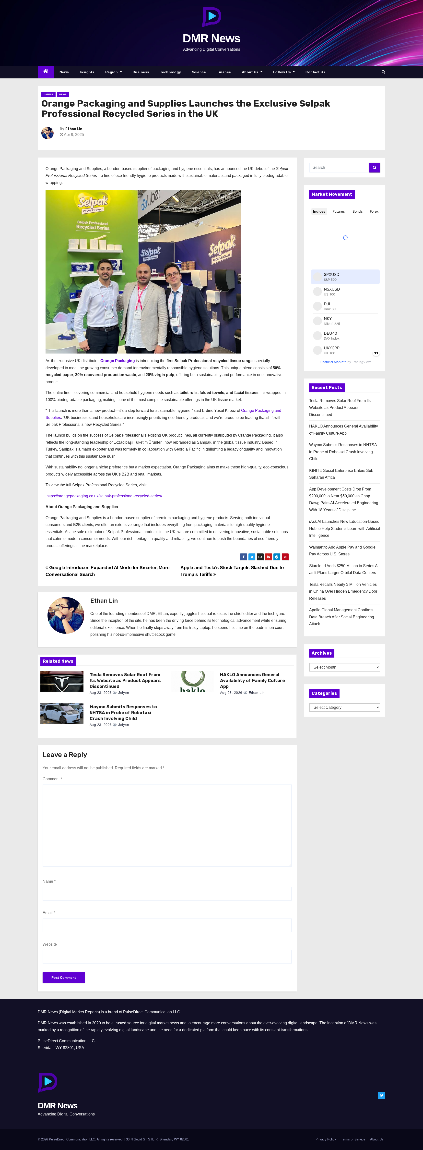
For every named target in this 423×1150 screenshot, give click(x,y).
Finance (224, 72)
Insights (87, 72)
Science (199, 72)
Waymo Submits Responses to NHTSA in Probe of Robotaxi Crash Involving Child (123, 712)
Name (49, 881)
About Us (251, 72)
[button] (383, 72)
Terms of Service (353, 1139)
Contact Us (315, 72)
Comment (52, 779)
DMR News (211, 38)
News (64, 72)
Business (141, 72)
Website (50, 944)
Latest (48, 94)
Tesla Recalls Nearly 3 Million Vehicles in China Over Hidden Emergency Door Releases (343, 591)
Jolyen (123, 693)
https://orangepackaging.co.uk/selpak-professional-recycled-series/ (104, 496)
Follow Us (282, 72)
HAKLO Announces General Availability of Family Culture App (252, 680)
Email (49, 913)
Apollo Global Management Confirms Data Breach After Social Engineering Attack (341, 617)
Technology (170, 72)
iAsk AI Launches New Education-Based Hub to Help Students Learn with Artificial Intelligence (344, 528)
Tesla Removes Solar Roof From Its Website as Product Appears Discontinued (125, 680)
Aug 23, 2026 (101, 693)
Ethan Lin (73, 129)
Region (112, 72)
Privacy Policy (326, 1139)
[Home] (46, 72)
